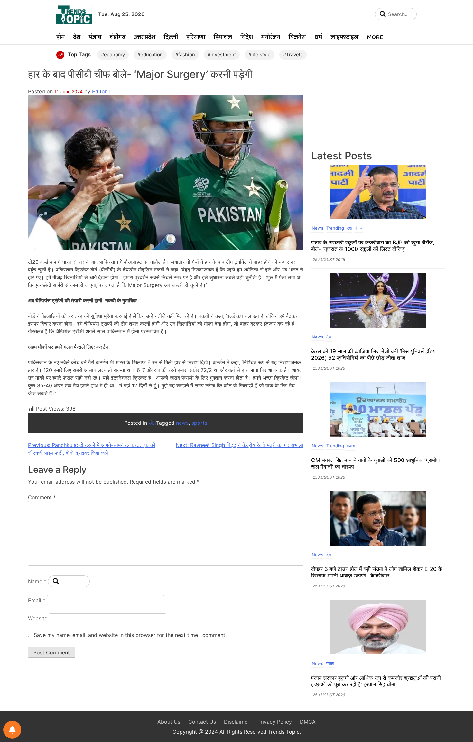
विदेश (246, 37)
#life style (259, 55)
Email (36, 600)
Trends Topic (284, 731)
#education (150, 55)
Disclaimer (236, 721)
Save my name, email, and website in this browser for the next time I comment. (130, 635)
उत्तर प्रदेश (144, 37)
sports (199, 423)
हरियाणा (195, 37)
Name (37, 581)
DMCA (308, 721)
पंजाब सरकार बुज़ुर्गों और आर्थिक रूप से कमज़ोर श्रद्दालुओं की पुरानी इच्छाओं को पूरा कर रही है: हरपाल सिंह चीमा (376, 681)
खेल (152, 423)
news (182, 423)
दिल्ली (171, 37)
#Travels (293, 55)
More (375, 37)
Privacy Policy (274, 721)
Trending (335, 228)
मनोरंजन (270, 37)
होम (60, 37)
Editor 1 (101, 91)
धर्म (318, 37)
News (317, 228)
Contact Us (202, 721)
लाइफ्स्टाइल (344, 37)
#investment (222, 55)
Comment (42, 497)
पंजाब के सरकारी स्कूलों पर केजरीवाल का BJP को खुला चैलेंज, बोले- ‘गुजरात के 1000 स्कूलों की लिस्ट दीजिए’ (372, 245)
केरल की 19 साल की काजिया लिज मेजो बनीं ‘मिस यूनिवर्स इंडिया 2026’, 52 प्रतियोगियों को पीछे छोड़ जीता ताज (374, 354)
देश (76, 37)
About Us (168, 721)
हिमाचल (223, 37)
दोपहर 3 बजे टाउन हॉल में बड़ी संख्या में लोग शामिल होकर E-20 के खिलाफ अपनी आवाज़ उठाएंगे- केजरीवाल (376, 572)
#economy (113, 55)
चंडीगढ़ (118, 37)
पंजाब (95, 37)
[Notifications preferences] (12, 730)
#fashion (185, 55)
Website (37, 618)
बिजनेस (297, 37)
